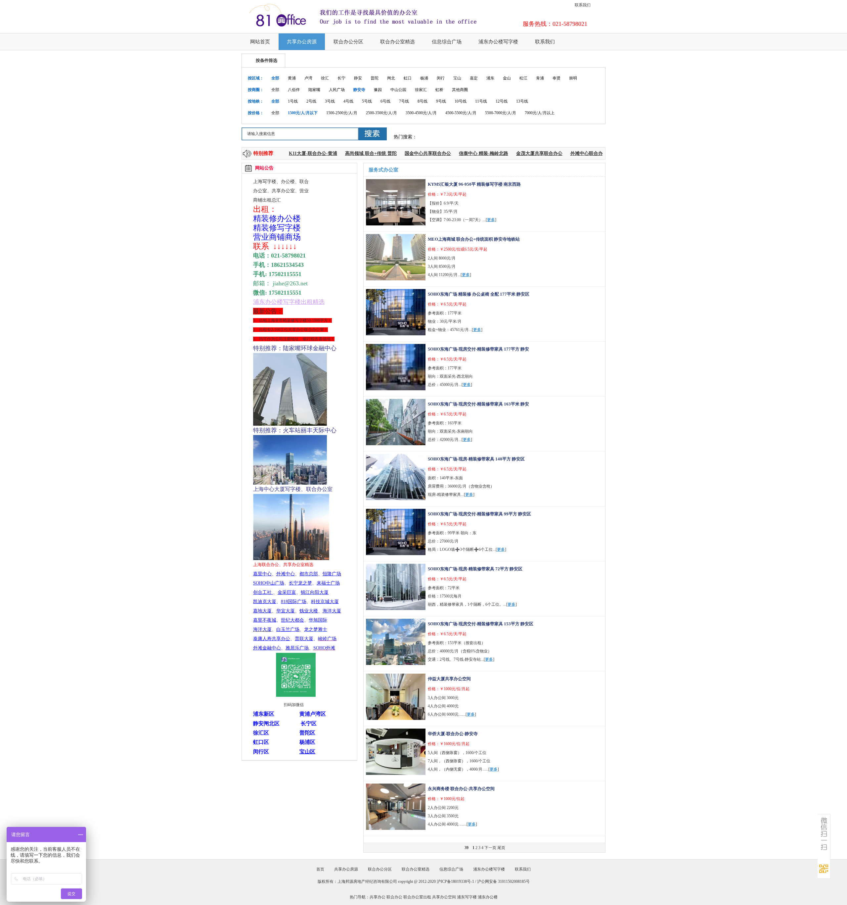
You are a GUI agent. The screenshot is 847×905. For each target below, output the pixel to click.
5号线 (367, 101)
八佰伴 (294, 89)
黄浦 (292, 78)
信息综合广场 (447, 41)
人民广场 (337, 89)
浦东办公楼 (488, 897)
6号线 (385, 101)
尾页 (501, 847)
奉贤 (556, 78)
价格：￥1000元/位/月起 (448, 689)
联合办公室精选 (397, 41)
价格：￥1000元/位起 (446, 798)
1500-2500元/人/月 (341, 113)
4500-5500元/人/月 (460, 113)
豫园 (378, 89)
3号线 (330, 101)
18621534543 (287, 265)
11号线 (481, 101)
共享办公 (377, 897)
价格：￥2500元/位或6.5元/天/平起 (457, 249)
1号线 (293, 101)
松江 (523, 78)
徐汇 (325, 78)
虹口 (408, 78)
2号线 (311, 101)
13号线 (522, 101)
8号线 (422, 101)
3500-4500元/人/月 (421, 113)
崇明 (573, 78)
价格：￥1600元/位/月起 (448, 743)
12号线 (502, 101)
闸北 (391, 78)
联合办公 (394, 897)
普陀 (375, 78)
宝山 (457, 78)
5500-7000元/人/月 (500, 113)
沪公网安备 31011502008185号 (503, 881)
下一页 (490, 847)
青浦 (540, 78)
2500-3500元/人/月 (381, 113)
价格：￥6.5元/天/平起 (447, 304)
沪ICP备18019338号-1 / (457, 881)
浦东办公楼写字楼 (498, 41)
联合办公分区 (348, 41)
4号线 (348, 101)
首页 (320, 869)
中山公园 (398, 89)
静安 (358, 78)
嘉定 (474, 78)
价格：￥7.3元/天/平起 (447, 194)
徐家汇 (421, 89)
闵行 (441, 78)
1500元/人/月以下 (303, 113)
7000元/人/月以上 (540, 113)
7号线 (404, 101)
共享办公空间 (444, 897)
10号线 (461, 101)
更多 (491, 219)
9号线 (441, 101)
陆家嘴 (314, 89)
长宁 (341, 78)
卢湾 (308, 78)
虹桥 (439, 89)
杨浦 (424, 78)
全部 (275, 78)
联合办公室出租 (417, 897)
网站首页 (260, 41)
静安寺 (359, 89)
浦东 (490, 78)
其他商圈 (460, 89)
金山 (507, 78)
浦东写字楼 (467, 897)
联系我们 (583, 5)
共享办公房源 (302, 41)
